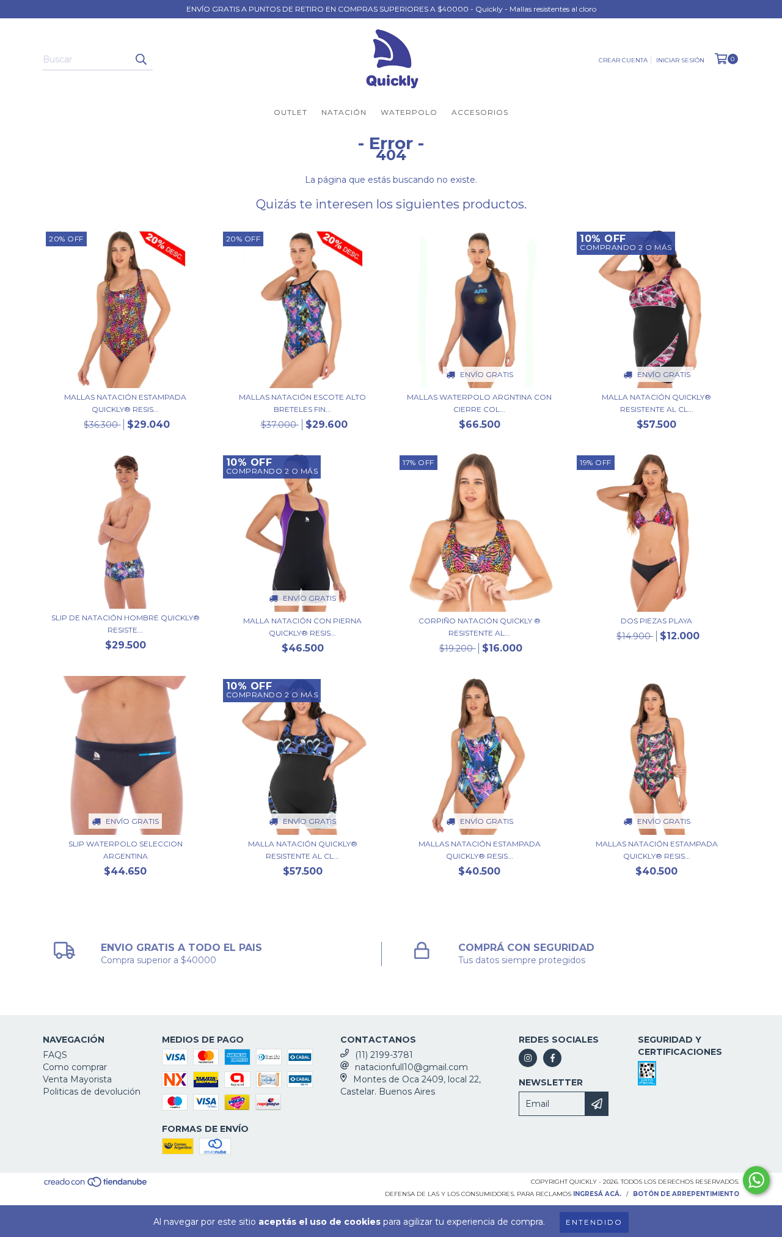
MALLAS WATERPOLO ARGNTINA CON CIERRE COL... (479, 403)
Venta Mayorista (77, 1079)
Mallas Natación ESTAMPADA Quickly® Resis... (125, 403)
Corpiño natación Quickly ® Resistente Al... (479, 626)
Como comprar (75, 1067)
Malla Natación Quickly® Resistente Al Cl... (656, 403)
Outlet (290, 112)
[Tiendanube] (96, 1186)
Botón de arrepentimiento (686, 1194)
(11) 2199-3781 (384, 1054)
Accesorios (479, 112)
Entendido (594, 1222)
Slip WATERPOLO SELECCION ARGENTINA (125, 850)
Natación (344, 112)
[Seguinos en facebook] (552, 1058)
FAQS (55, 1054)
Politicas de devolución (92, 1091)
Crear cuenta (623, 60)
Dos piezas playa (656, 620)
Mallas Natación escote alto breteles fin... (302, 403)
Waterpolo (409, 112)
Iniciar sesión (680, 60)
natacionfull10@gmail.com (411, 1067)
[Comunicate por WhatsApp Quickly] (756, 1180)
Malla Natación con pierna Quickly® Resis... (302, 626)
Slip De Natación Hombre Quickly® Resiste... (125, 623)
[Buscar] (140, 59)
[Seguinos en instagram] (528, 1058)
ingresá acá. (597, 1194)
